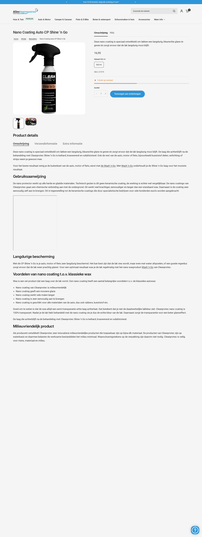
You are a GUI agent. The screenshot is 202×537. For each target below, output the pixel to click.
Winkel (23, 39)
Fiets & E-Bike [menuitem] (82, 19)
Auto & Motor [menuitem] (44, 19)
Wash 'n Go (127, 165)
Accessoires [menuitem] (144, 19)
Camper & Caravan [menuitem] (63, 19)
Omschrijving (101, 32)
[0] (186, 10)
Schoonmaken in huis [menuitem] (124, 19)
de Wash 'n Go (108, 165)
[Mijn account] (181, 10)
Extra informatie (72, 143)
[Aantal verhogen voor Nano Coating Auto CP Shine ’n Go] (105, 93)
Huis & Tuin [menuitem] (18, 19)
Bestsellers (33, 39)
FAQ (112, 32)
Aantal (96, 88)
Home (16, 39)
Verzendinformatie (45, 143)
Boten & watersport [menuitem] (101, 19)
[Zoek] (174, 11)
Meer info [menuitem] (158, 19)
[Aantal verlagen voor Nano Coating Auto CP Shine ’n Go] (96, 93)
